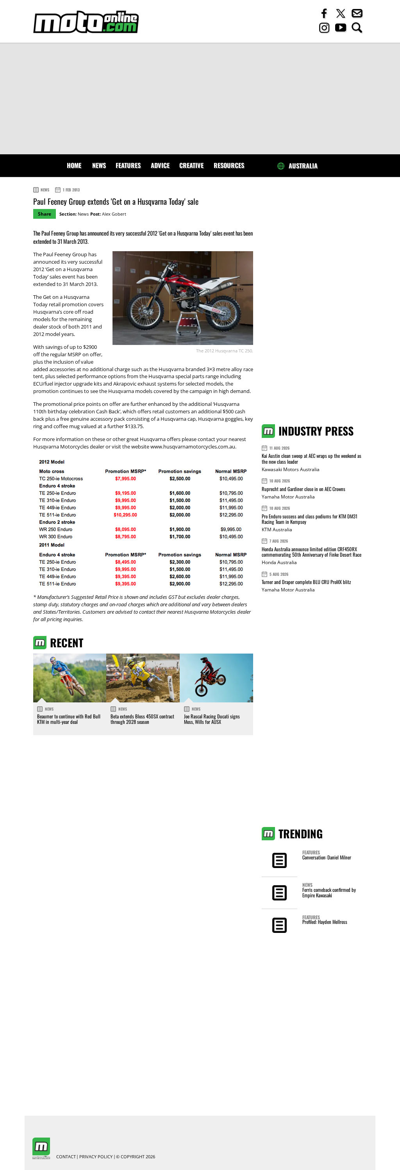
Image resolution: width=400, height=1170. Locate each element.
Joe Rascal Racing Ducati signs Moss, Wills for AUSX (212, 719)
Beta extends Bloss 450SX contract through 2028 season (142, 719)
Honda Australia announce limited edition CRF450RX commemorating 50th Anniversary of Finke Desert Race (311, 551)
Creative (191, 165)
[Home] (86, 22)
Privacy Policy (95, 1157)
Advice (160, 165)
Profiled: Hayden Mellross (324, 921)
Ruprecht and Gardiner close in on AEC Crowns (303, 489)
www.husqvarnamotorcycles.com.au (192, 446)
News (99, 165)
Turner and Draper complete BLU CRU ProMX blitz (306, 582)
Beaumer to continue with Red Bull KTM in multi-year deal (68, 719)
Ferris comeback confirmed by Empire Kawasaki (329, 892)
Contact (66, 1157)
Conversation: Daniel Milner (326, 857)
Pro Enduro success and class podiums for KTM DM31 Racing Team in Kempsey (309, 519)
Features (128, 165)
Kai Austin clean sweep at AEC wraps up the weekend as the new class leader (311, 458)
